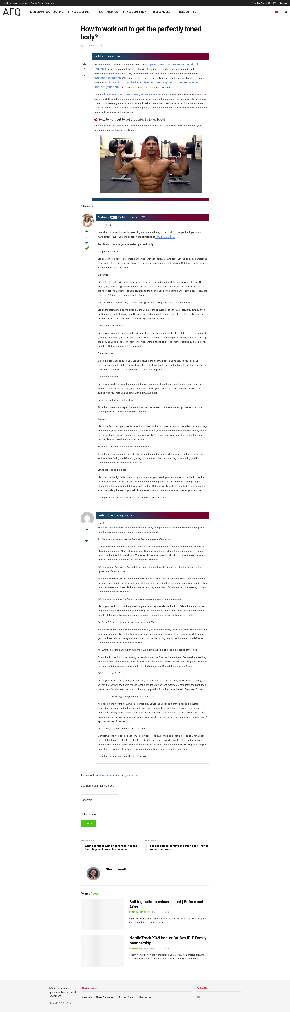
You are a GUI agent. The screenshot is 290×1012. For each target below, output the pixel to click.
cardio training (112, 82)
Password (86, 800)
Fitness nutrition (134, 12)
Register (106, 775)
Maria (101, 515)
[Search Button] (286, 12)
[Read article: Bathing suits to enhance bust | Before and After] (102, 914)
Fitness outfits (185, 12)
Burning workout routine (46, 12)
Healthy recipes (107, 12)
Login (284, 3)
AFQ (12, 12)
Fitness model (161, 12)
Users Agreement (21, 3)
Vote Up (84, 63)
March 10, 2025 (156, 912)
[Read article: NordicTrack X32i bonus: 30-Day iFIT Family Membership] (102, 951)
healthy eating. (165, 236)
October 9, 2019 (95, 45)
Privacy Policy (37, 3)
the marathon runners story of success (129, 94)
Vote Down (84, 76)
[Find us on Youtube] (276, 12)
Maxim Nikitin (139, 912)
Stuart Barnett (116, 869)
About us (7, 3)
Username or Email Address (97, 785)
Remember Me (92, 814)
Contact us (50, 3)
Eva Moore (103, 217)
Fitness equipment (80, 12)
